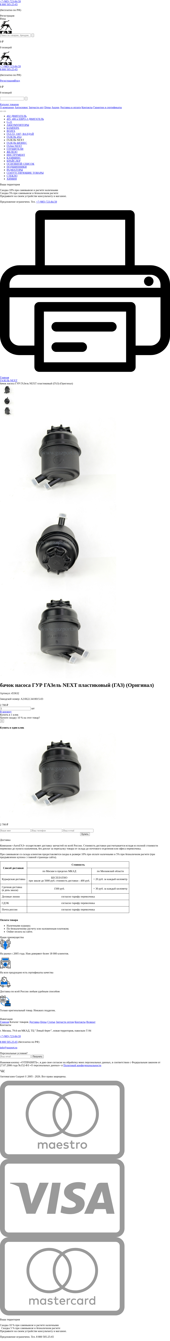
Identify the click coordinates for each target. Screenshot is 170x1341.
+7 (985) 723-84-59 (10, 1)
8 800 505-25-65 (9, 4)
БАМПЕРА (13, 128)
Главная (4, 1022)
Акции (55, 107)
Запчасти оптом (65, 1022)
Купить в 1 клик (9, 714)
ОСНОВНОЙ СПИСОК (20, 163)
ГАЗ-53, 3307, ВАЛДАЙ (20, 134)
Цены (47, 107)
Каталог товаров (9, 104)
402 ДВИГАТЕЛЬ (17, 116)
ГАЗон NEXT (14, 146)
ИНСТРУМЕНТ (16, 154)
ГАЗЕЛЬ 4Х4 (14, 137)
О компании (7, 107)
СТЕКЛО (12, 175)
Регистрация (7, 80)
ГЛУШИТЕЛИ (15, 149)
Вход (17, 80)
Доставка (34, 1022)
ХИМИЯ (12, 178)
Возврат (90, 1022)
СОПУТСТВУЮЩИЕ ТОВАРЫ (25, 172)
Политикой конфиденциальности (82, 1065)
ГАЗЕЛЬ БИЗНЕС (17, 143)
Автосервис (21, 107)
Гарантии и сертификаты (107, 107)
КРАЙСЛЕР (13, 160)
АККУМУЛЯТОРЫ (18, 125)
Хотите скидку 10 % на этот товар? (20, 717)
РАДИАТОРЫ (15, 169)
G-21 (9, 122)
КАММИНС (14, 157)
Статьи (51, 1022)
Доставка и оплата (70, 107)
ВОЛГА (11, 131)
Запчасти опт (36, 107)
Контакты (87, 107)
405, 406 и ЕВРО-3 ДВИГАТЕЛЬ (25, 119)
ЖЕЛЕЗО (12, 151)
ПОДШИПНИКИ (17, 166)
